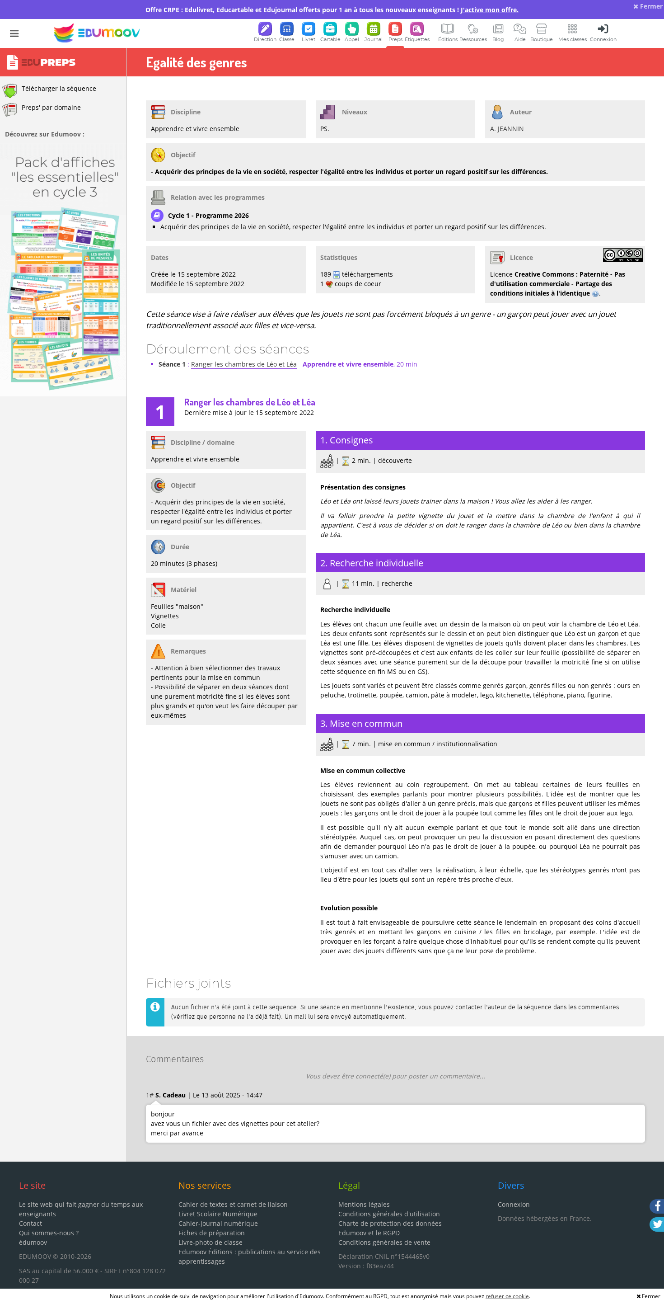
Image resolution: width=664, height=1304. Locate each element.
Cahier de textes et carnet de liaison (233, 1204)
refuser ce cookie (507, 1296)
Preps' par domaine (51, 107)
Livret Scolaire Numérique (217, 1214)
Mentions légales (364, 1204)
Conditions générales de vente (384, 1242)
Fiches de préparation (211, 1233)
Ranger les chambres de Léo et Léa (244, 364)
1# (150, 1095)
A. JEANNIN (507, 128)
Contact (30, 1223)
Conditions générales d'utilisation (389, 1214)
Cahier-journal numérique (218, 1223)
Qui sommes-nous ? (49, 1233)
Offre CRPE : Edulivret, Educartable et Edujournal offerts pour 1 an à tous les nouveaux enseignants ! (332, 9)
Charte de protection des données (390, 1223)
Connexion (514, 1204)
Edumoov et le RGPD (369, 1233)
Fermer (650, 6)
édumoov (33, 1242)
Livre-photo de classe (210, 1242)
